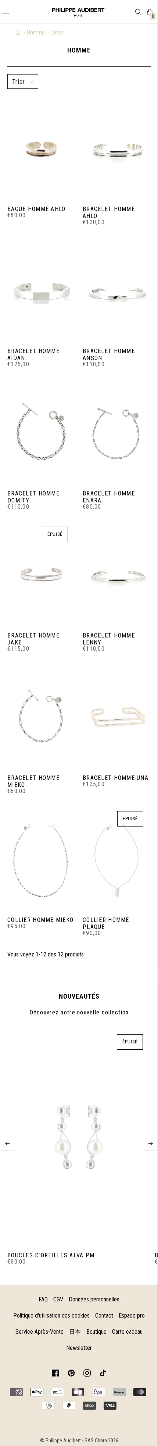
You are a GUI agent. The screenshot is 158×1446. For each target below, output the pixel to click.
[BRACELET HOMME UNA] (117, 716)
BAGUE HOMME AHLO (36, 209)
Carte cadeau (127, 1331)
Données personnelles (94, 1299)
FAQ (43, 1299)
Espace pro (132, 1315)
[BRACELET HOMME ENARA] (117, 432)
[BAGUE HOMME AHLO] (41, 147)
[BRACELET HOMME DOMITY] (41, 432)
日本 (75, 1331)
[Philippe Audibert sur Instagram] (87, 1374)
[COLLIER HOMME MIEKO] (41, 858)
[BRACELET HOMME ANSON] (117, 290)
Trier (18, 81)
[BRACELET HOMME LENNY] (117, 574)
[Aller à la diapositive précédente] (7, 1143)
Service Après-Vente (39, 1331)
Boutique (96, 1331)
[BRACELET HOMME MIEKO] (41, 716)
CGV (58, 1299)
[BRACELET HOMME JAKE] (41, 574)
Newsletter (79, 1347)
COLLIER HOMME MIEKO (40, 919)
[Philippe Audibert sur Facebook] (55, 1374)
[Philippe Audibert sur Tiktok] (103, 1374)
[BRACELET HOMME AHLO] (117, 147)
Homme (35, 32)
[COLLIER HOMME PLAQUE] (117, 858)
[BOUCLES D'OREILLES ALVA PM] (78, 1138)
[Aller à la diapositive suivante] (150, 1143)
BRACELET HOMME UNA (115, 777)
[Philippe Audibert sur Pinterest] (71, 1374)
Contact (104, 1315)
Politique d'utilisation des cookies (51, 1315)
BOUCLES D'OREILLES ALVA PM (50, 1255)
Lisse (57, 32)
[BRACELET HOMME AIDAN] (41, 290)
